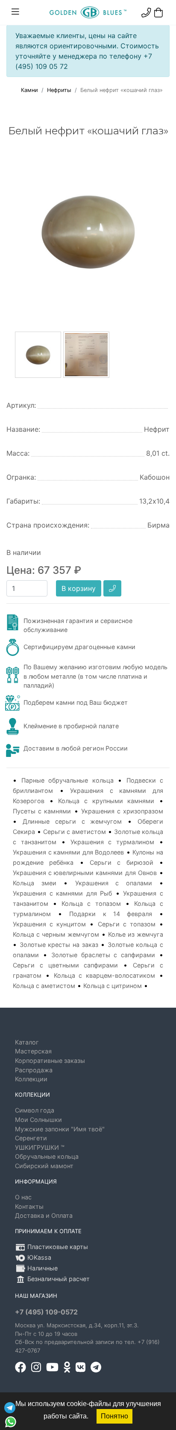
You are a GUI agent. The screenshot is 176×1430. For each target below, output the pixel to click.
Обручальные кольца (47, 1156)
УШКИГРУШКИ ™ (40, 1147)
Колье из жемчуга (135, 934)
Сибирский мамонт (44, 1165)
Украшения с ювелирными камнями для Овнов (85, 872)
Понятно (114, 1416)
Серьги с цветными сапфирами (65, 965)
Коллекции (31, 1079)
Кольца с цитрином (112, 985)
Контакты (29, 1206)
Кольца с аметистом (44, 985)
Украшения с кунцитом (49, 924)
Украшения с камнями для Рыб (62, 893)
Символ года (34, 1110)
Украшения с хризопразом (122, 811)
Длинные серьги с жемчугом (72, 821)
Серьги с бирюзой (121, 862)
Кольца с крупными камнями (106, 800)
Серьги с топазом (126, 924)
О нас (23, 1197)
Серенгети (31, 1138)
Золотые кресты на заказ (59, 944)
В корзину (79, 588)
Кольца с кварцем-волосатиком (104, 975)
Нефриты (59, 90)
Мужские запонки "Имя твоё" (60, 1129)
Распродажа (34, 1070)
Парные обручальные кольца (67, 780)
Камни (29, 90)
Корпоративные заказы (50, 1060)
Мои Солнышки (38, 1119)
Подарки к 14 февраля (110, 913)
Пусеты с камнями (42, 811)
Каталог (27, 1042)
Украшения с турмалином (112, 842)
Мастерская (33, 1051)
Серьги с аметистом (74, 831)
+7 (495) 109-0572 (46, 1312)
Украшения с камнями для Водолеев (68, 852)
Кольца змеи (34, 883)
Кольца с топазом (91, 903)
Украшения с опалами (113, 883)
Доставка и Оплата (44, 1215)
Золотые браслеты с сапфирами (103, 954)
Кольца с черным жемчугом (56, 934)
